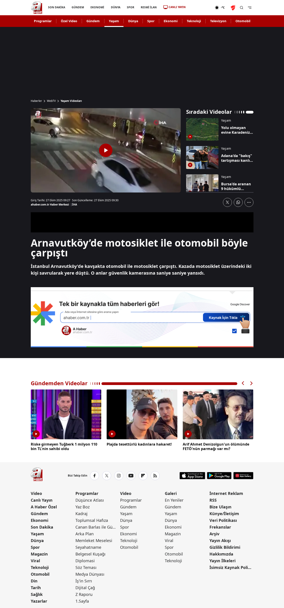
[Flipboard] (143, 475)
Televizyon (218, 21)
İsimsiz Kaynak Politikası (231, 567)
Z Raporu (83, 594)
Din (34, 581)
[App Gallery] (243, 475)
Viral (35, 560)
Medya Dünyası (89, 574)
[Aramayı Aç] (241, 7)
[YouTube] (130, 475)
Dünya (133, 21)
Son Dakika (42, 527)
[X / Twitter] (106, 475)
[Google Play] (219, 475)
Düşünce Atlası (89, 500)
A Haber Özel (44, 507)
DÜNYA (115, 7)
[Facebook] (94, 475)
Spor (150, 21)
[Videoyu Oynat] (105, 150)
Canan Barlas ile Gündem (97, 527)
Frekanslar (220, 527)
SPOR (130, 7)
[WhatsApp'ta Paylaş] (238, 202)
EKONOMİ (97, 7)
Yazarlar (39, 601)
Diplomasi (85, 560)
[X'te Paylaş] (227, 202)
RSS (213, 500)
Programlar (43, 21)
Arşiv (214, 533)
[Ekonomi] (200, 7)
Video (36, 493)
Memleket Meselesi (93, 540)
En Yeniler (174, 500)
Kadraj (81, 513)
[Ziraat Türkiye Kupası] (233, 8)
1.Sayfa (82, 601)
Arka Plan (84, 533)
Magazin (39, 554)
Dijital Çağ (85, 587)
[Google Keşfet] (142, 317)
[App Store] (192, 475)
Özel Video (69, 21)
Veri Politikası (223, 520)
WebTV (51, 101)
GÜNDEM (78, 7)
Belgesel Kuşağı (90, 554)
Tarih (36, 587)
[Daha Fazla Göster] (248, 202)
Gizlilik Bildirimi (224, 547)
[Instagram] (118, 475)
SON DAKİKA (56, 7)
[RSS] (155, 475)
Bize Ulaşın (220, 507)
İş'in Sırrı (83, 581)
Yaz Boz (82, 507)
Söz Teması (86, 567)
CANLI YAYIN (177, 7)
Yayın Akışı (220, 540)
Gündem (93, 21)
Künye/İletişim (224, 513)
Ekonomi (171, 21)
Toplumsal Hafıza (91, 520)
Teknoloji (194, 21)
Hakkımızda (221, 554)
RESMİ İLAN (148, 7)
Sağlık (37, 594)
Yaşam (114, 21)
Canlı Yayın (42, 500)
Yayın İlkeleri (222, 560)
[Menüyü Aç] (249, 7)
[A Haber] (36, 7)
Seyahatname (88, 547)
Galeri (171, 493)
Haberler (36, 101)
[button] (243, 383)
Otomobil (243, 21)
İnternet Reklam (226, 493)
